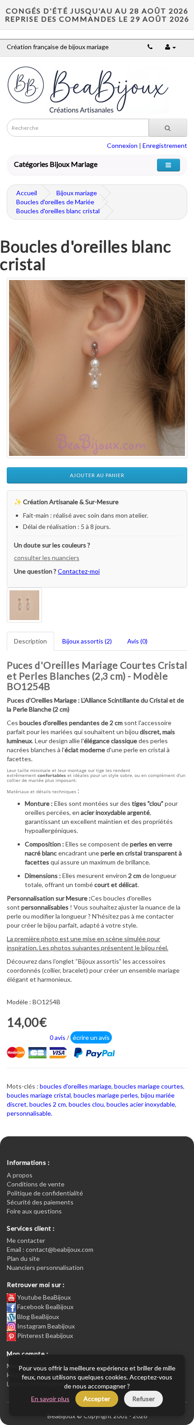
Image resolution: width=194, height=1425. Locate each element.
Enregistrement (165, 145)
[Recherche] (167, 128)
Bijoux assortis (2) (87, 641)
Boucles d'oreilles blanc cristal (58, 211)
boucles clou (86, 1104)
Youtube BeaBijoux (43, 1297)
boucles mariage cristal (39, 1095)
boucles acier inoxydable (140, 1104)
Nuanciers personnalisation (45, 1267)
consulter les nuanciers (46, 557)
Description (30, 641)
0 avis (57, 1037)
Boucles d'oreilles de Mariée (55, 202)
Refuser (143, 1398)
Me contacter (26, 1240)
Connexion (122, 145)
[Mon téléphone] (150, 47)
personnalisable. (29, 1113)
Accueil (26, 193)
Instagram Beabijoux (45, 1326)
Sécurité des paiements (40, 1202)
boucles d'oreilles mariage (75, 1086)
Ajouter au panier (97, 475)
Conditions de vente (36, 1184)
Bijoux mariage (76, 193)
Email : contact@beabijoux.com (50, 1249)
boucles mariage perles (106, 1095)
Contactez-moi (79, 571)
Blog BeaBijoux (37, 1316)
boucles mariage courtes (148, 1086)
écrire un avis (91, 1037)
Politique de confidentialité (45, 1193)
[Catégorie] (168, 165)
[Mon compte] (170, 47)
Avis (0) (137, 641)
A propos (19, 1175)
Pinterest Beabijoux (44, 1335)
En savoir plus (50, 1398)
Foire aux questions (34, 1211)
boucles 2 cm (47, 1104)
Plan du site (23, 1258)
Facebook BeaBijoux (45, 1306)
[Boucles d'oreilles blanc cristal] (97, 368)
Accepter (96, 1398)
